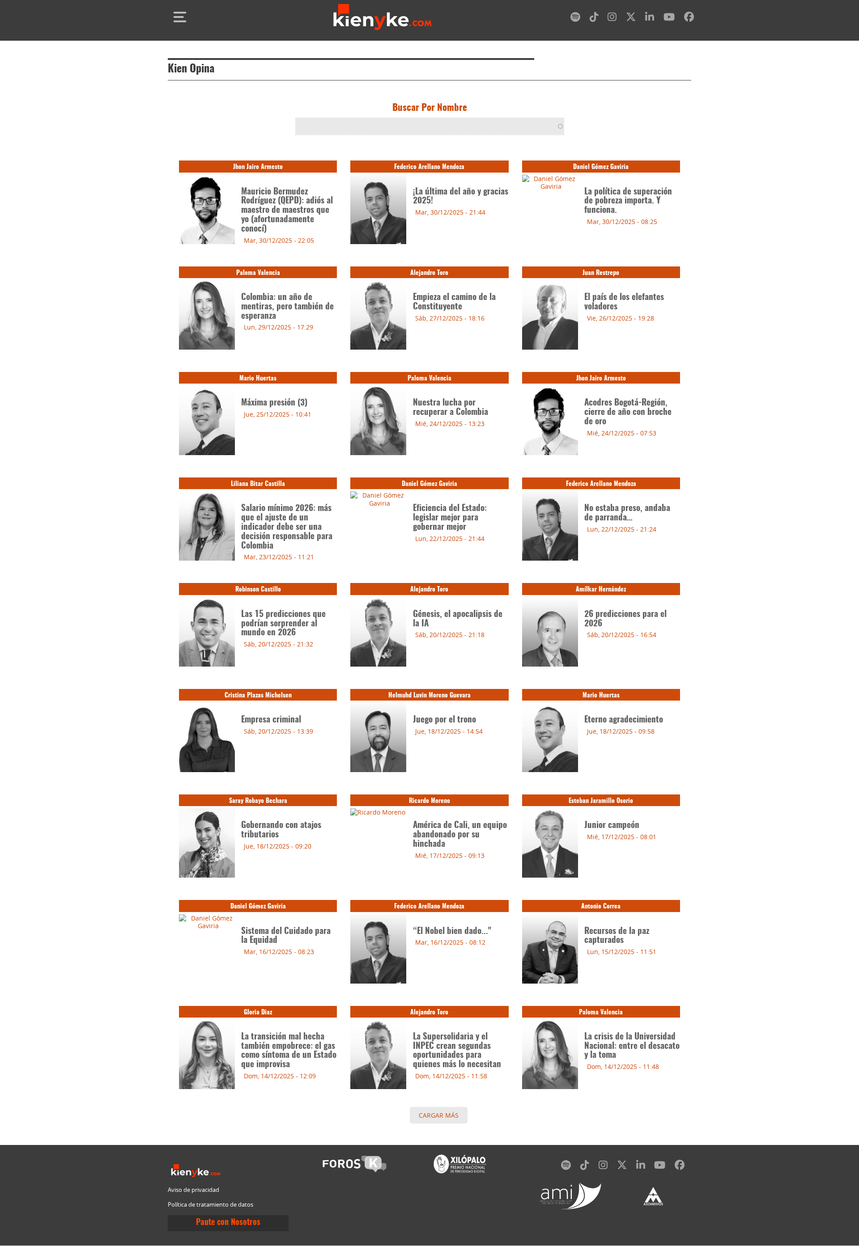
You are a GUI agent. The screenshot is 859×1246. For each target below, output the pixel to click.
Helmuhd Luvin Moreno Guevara (429, 695)
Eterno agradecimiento (623, 720)
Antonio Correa (601, 906)
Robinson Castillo (258, 589)
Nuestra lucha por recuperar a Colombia (450, 408)
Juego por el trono (444, 720)
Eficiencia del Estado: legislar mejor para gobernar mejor (450, 518)
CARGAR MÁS (439, 1115)
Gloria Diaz (258, 1012)
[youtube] (669, 18)
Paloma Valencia (258, 273)
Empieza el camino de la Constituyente (454, 302)
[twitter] (631, 18)
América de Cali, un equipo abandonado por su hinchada (460, 835)
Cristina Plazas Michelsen (258, 695)
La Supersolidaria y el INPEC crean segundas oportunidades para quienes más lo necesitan (457, 1051)
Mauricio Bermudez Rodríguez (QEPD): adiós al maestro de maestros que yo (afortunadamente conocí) (287, 210)
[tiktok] (594, 18)
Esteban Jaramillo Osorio (601, 801)
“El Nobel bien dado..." (452, 931)
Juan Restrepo (601, 273)
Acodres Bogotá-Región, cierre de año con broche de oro (628, 412)
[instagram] (612, 18)
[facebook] (689, 18)
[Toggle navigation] (180, 16)
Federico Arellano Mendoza (429, 167)
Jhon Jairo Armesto (258, 167)
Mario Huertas (257, 378)
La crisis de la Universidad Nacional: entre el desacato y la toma (632, 1046)
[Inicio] (382, 17)
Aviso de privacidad (193, 1190)
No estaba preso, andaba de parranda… (627, 513)
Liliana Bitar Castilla (258, 484)
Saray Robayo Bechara (258, 801)
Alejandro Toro (429, 273)
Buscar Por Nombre (429, 108)
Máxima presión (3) (274, 403)
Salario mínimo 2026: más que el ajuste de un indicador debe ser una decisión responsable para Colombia (286, 527)
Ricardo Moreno (429, 801)
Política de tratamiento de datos (210, 1204)
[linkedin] (649, 18)
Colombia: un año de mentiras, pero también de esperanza (287, 307)
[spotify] (575, 18)
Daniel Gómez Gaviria (601, 167)
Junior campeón (611, 825)
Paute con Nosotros (228, 1223)
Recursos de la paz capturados (616, 936)
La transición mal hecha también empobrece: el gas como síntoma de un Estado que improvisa (288, 1051)
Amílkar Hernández (601, 589)
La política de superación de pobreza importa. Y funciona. (628, 201)
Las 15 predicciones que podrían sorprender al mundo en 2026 (283, 624)
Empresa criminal (271, 720)
